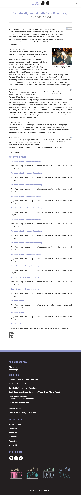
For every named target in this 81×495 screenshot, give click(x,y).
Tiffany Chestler (34, 20)
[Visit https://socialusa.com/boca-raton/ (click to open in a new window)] (32, 473)
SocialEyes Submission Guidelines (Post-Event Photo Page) (34, 392)
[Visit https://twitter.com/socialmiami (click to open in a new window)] (11, 458)
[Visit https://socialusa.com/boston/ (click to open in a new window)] (48, 472)
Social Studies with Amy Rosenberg (25, 266)
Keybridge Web (45, 491)
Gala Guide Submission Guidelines (23, 388)
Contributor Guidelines (18, 396)
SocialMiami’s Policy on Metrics (22, 413)
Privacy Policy (15, 409)
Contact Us (13, 429)
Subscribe (13, 437)
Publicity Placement (17, 384)
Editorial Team (15, 425)
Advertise (13, 441)
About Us (13, 433)
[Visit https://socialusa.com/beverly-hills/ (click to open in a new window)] (16, 473)
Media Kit (13, 445)
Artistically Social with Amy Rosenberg (26, 162)
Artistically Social (18, 301)
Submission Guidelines (19, 403)
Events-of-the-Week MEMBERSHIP (24, 380)
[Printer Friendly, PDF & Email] (12, 335)
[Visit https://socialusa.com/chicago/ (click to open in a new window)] (64, 472)
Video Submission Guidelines (22, 399)
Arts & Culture (49, 20)
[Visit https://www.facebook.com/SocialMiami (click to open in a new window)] (16, 458)
